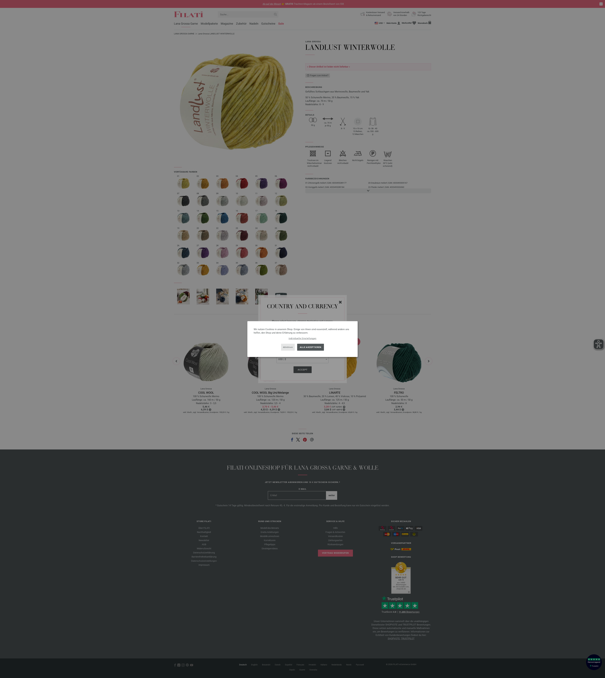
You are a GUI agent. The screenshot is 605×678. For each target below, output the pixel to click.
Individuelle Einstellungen (303, 338)
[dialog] (302, 339)
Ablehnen (288, 347)
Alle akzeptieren (310, 347)
